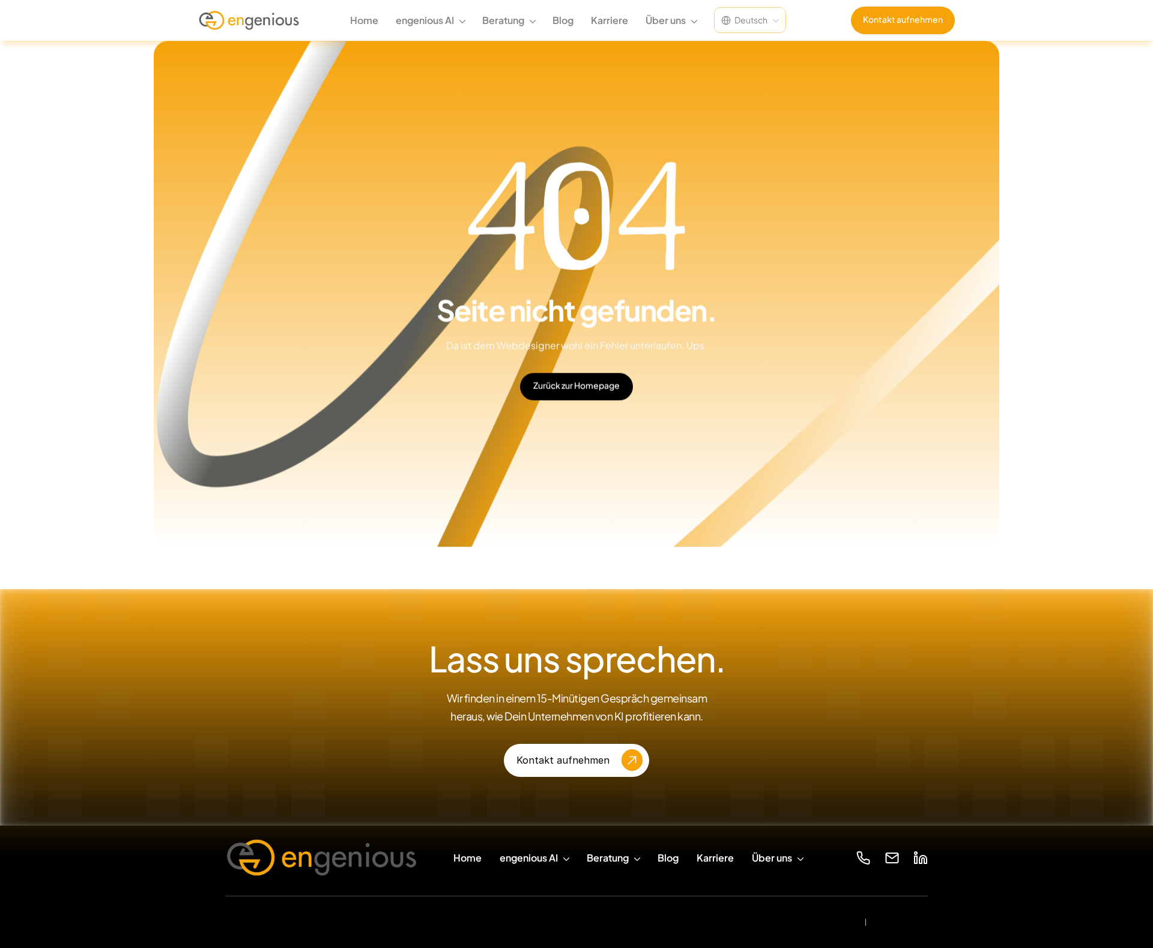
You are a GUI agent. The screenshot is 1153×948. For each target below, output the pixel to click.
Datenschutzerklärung (805, 922)
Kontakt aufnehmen (903, 19)
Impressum (902, 922)
